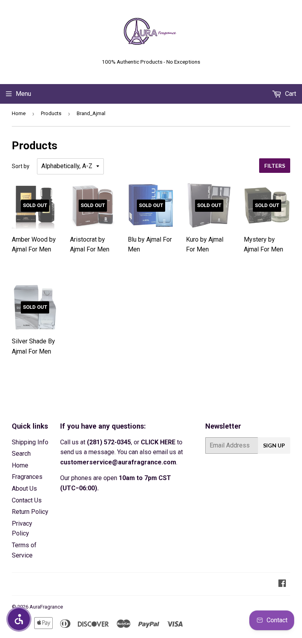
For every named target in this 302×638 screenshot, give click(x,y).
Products (51, 113)
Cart (290, 93)
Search (21, 453)
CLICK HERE (158, 442)
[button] (18, 619)
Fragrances (27, 476)
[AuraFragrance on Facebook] (282, 584)
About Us (24, 488)
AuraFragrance (46, 607)
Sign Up (274, 445)
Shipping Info (30, 442)
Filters (274, 165)
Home (19, 113)
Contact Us (27, 500)
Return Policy (30, 511)
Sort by (20, 166)
